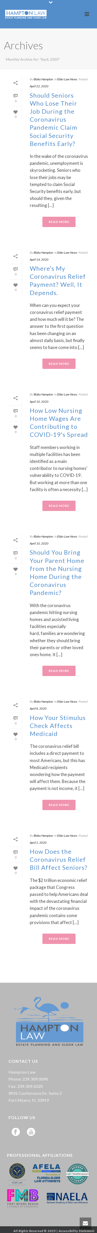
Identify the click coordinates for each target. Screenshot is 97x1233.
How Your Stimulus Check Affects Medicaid (58, 725)
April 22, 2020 (39, 86)
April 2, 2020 (38, 842)
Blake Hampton (43, 79)
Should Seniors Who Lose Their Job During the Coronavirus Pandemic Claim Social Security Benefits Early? (53, 119)
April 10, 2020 (39, 402)
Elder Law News (67, 79)
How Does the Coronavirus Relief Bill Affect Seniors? (58, 859)
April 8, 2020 (38, 708)
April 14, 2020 (39, 259)
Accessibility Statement (76, 1231)
